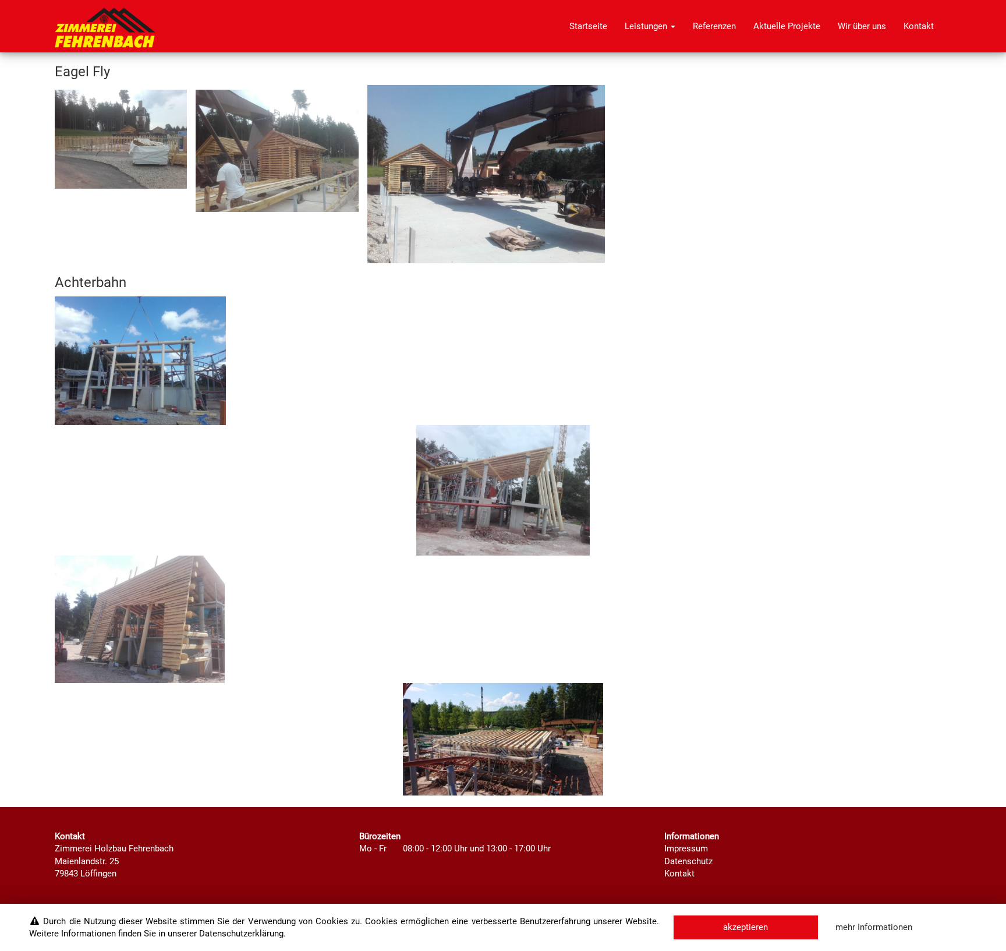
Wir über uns (862, 26)
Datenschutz (688, 861)
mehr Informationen (873, 927)
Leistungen (647, 26)
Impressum (686, 848)
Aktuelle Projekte (786, 26)
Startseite (588, 26)
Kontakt (919, 26)
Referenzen (714, 26)
